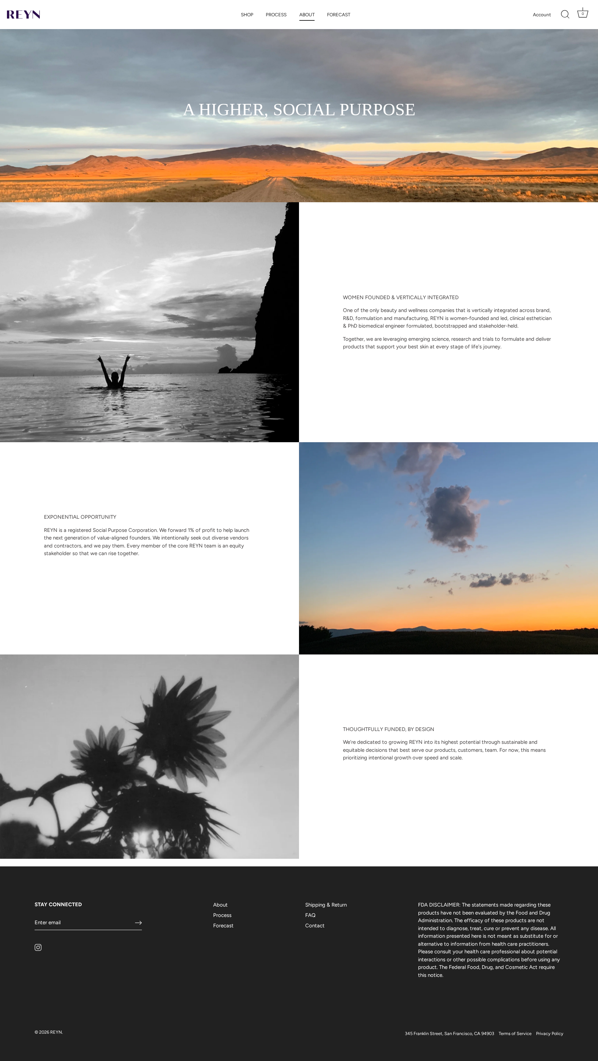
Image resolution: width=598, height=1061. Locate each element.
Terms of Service (515, 1033)
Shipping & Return (326, 905)
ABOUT (307, 14)
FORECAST (338, 14)
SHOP (247, 14)
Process (222, 915)
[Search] (565, 14)
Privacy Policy (549, 1033)
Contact (315, 925)
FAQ (310, 915)
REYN (56, 1032)
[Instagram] (38, 947)
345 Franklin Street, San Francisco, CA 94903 (449, 1033)
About (220, 905)
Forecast (223, 925)
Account (542, 14)
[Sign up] (138, 922)
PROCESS (276, 14)
